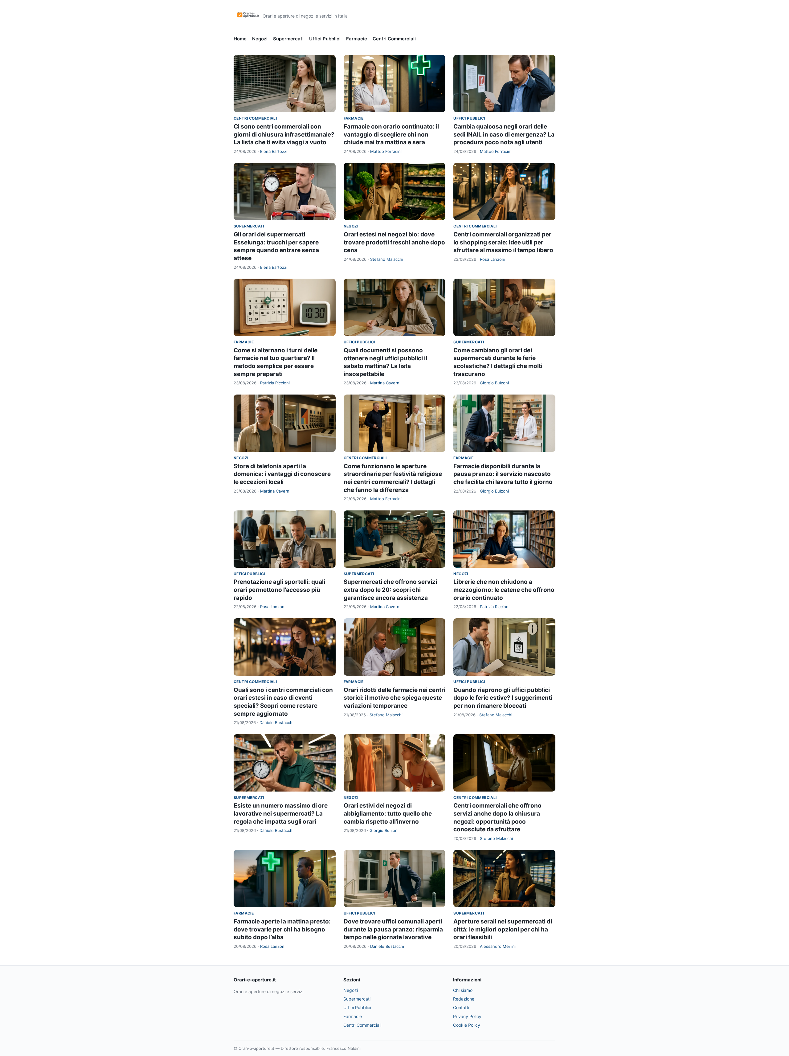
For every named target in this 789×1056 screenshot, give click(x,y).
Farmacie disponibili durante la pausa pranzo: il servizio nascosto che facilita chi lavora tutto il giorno (503, 474)
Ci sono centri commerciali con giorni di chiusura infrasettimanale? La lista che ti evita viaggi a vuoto (284, 134)
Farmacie (356, 39)
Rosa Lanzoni (492, 259)
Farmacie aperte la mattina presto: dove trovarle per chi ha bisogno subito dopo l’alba (282, 929)
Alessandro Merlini (498, 946)
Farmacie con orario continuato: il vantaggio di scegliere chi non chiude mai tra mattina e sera (391, 134)
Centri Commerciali (394, 39)
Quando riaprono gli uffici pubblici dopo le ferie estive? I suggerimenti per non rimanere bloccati (502, 697)
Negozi (260, 39)
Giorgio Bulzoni (494, 382)
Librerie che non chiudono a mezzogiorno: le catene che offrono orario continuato (503, 589)
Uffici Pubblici (325, 39)
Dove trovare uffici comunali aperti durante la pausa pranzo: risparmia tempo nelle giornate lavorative (393, 929)
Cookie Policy (466, 1025)
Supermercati (288, 39)
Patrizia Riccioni (275, 382)
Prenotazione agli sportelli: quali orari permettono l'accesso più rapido (279, 589)
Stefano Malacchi (386, 259)
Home (240, 39)
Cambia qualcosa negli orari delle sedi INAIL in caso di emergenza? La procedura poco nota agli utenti (503, 134)
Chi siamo (462, 990)
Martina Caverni (385, 382)
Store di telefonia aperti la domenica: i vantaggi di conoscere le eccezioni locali (282, 474)
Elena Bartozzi (273, 151)
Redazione (463, 998)
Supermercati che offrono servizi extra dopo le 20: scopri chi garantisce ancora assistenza (390, 589)
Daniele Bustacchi (276, 722)
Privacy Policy (467, 1016)
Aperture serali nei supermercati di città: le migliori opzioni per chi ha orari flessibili (502, 929)
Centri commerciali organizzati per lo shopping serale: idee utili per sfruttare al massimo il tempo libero (503, 242)
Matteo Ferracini (386, 151)
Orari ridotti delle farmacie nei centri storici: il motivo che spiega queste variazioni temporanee (394, 697)
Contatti (461, 1007)
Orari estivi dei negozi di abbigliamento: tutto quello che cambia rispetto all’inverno (388, 813)
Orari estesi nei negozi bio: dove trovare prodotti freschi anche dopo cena (394, 242)
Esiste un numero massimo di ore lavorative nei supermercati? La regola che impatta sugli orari (281, 813)
